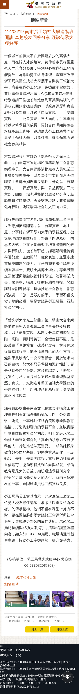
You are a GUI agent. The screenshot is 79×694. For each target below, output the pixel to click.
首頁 (12, 13)
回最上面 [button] (62, 629)
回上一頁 (37, 629)
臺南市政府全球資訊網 (44, 4)
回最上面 (67, 677)
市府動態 (25, 13)
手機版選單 (4, 4)
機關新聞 (42, 13)
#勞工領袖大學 (25, 578)
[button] (16, 599)
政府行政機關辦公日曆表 (31, 679)
